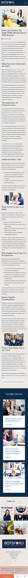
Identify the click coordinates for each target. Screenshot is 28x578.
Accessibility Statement (9, 570)
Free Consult (7, 576)
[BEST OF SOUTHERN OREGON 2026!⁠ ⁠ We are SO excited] (21, 514)
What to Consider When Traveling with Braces (14, 484)
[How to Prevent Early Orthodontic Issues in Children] (14, 438)
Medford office (13, 370)
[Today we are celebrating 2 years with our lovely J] (7, 528)
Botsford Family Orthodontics (10, 42)
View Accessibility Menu (19, 570)
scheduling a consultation (15, 368)
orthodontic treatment (16, 69)
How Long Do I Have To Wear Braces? (13, 420)
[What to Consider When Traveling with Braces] (14, 470)
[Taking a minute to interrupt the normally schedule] (21, 528)
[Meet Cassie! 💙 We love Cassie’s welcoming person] (7, 514)
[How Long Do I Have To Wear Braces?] (14, 407)
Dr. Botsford (8, 52)
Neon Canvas (14, 572)
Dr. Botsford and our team (8, 144)
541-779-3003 (14, 556)
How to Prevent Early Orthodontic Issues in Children (13, 451)
